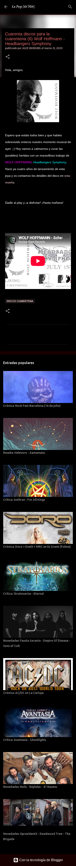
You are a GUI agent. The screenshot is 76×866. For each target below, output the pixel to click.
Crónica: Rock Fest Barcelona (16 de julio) (32, 405)
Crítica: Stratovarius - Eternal (23, 593)
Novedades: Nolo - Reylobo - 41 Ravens (30, 786)
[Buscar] (70, 7)
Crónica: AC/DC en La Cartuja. (23, 693)
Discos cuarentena (20, 301)
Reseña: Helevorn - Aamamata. (24, 452)
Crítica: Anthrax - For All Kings (24, 499)
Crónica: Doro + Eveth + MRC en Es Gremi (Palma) (37, 546)
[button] (7, 57)
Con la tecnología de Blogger (40, 860)
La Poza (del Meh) (23, 7)
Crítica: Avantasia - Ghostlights (24, 740)
